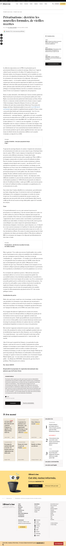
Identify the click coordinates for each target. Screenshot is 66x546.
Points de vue (8, 12)
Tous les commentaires (28, 403)
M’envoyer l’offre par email (51, 485)
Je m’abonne (35, 485)
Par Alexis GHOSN (12, 27)
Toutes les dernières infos (53, 63)
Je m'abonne (58, 543)
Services (20, 511)
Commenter (13, 403)
